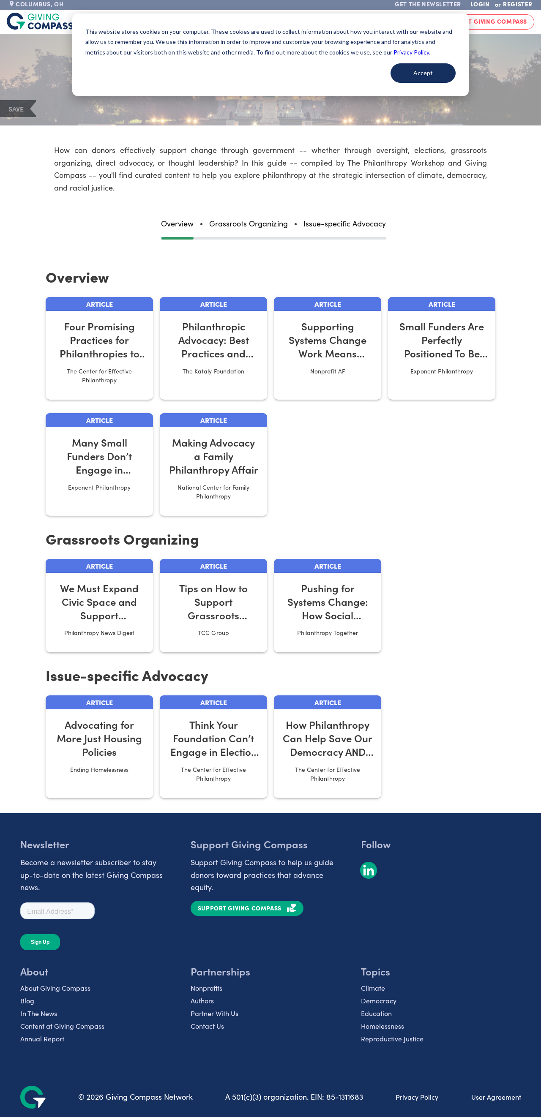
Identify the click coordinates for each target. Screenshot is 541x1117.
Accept (423, 72)
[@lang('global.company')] (40, 21)
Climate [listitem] (373, 988)
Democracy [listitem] (378, 1000)
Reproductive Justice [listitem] (392, 1038)
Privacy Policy (417, 1096)
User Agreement (496, 1096)
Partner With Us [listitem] (214, 1013)
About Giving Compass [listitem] (55, 988)
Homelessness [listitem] (382, 1026)
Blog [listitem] (27, 1000)
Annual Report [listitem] (42, 1038)
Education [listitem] (376, 1013)
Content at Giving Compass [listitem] (62, 1026)
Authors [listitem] (202, 1000)
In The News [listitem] (38, 1013)
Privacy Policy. (411, 52)
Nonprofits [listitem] (206, 988)
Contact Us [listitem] (207, 1026)
